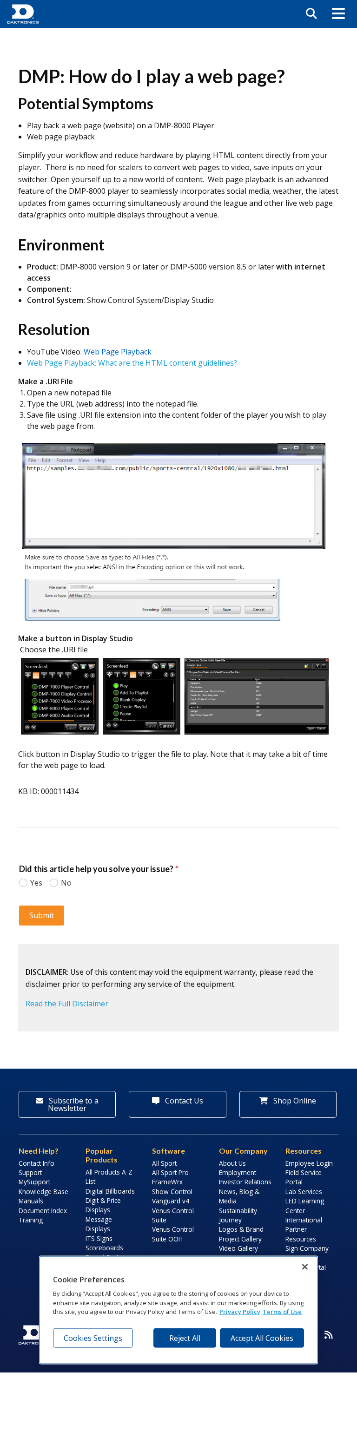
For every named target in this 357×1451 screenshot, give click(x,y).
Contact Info (36, 1163)
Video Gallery (238, 1248)
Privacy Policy (239, 1311)
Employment (237, 1172)
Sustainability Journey (238, 1215)
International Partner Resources (303, 1229)
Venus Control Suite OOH (173, 1234)
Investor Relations (245, 1181)
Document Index (43, 1210)
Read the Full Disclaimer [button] (67, 1003)
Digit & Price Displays (103, 1205)
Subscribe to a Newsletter (73, 1104)
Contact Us (183, 1101)
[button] (338, 13)
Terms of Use (282, 1311)
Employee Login (309, 1163)
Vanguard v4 (170, 1200)
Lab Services (303, 1191)
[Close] (305, 1267)
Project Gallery (240, 1238)
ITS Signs (99, 1238)
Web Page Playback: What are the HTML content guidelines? (132, 363)
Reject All (184, 1338)
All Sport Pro (170, 1172)
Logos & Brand (241, 1229)
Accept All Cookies (262, 1338)
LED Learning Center (304, 1205)
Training (31, 1219)
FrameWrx (167, 1181)
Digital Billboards (110, 1191)
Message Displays (99, 1224)
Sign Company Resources (307, 1253)
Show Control (172, 1191)
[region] (178, 1310)
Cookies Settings (93, 1338)
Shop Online (293, 1101)
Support (30, 1172)
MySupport (34, 1181)
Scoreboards (104, 1247)
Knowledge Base (43, 1191)
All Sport (164, 1163)
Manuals (31, 1200)
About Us (232, 1163)
